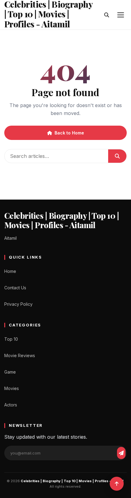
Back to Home (69, 132)
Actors (10, 404)
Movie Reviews (19, 355)
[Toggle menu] (121, 15)
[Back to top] (117, 484)
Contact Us (15, 287)
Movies (11, 388)
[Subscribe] (121, 453)
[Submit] (117, 156)
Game (10, 371)
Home (10, 271)
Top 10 (11, 339)
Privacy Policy (18, 304)
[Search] (107, 15)
